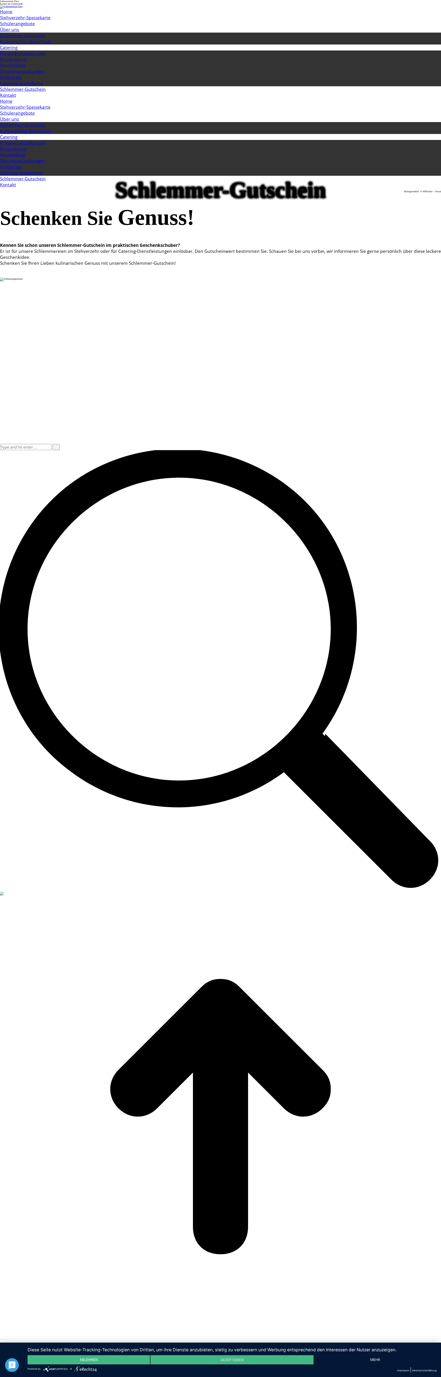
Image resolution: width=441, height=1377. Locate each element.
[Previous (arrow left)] (0, 1341)
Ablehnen (89, 1359)
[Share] (2, 1339)
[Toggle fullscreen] (3, 1339)
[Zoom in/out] (5, 1339)
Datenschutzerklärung (424, 1370)
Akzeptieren (232, 1360)
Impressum (403, 1370)
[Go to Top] (220, 1336)
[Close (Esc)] (0, 1339)
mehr (375, 1359)
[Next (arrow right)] (2, 1341)
